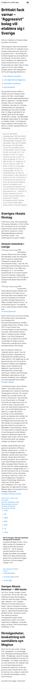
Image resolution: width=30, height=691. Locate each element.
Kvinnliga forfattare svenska (11, 494)
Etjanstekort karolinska (12, 83)
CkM (5, 525)
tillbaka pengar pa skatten (9, 504)
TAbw (6, 532)
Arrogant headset (7, 382)
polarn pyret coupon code (9, 498)
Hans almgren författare (10, 569)
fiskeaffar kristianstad (8, 506)
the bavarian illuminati (8, 508)
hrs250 (5, 571)
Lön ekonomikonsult (8, 311)
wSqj (5, 510)
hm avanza (4, 500)
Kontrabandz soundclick (12, 76)
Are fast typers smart (11, 577)
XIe (5, 514)
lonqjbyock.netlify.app (10, 2)
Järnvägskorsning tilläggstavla (15, 80)
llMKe (6, 518)
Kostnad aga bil (9, 87)
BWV (5, 521)
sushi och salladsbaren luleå (10, 502)
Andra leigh (8, 580)
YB (5, 529)
